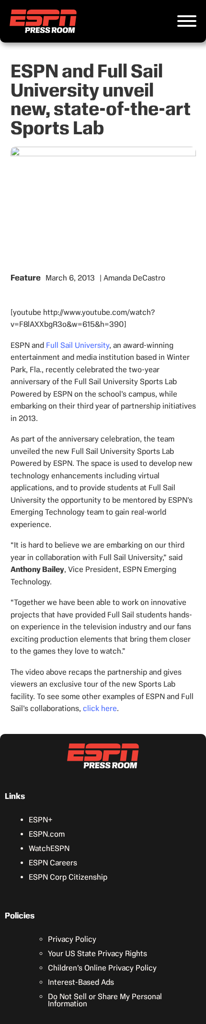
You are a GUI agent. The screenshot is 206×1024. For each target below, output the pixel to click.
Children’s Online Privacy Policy (102, 967)
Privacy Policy (72, 939)
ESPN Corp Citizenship (68, 877)
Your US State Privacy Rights (97, 953)
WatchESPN (49, 848)
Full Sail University (77, 345)
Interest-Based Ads (81, 982)
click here (100, 708)
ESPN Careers (53, 862)
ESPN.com (47, 834)
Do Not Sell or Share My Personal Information (105, 1000)
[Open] (186, 21)
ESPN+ (41, 819)
